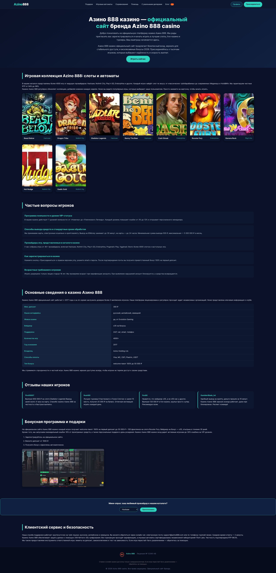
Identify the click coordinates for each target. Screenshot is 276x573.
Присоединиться (253, 4)
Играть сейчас (138, 59)
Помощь (134, 4)
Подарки (89, 4)
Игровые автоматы (104, 4)
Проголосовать (148, 509)
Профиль (236, 4)
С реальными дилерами (152, 4)
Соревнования (122, 4)
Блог (169, 4)
